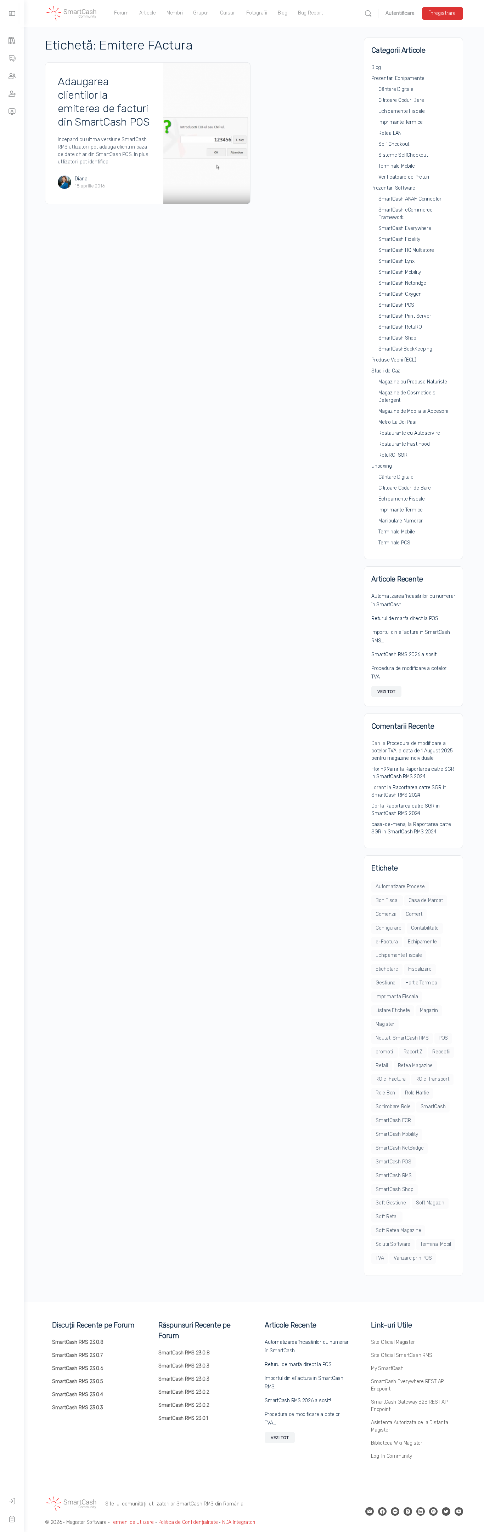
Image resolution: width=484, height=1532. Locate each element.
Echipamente (422, 942)
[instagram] (408, 1511)
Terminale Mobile (396, 166)
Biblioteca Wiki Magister (396, 1443)
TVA (380, 1258)
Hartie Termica (421, 983)
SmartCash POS (396, 305)
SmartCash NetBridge (399, 1148)
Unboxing (381, 466)
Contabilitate (425, 928)
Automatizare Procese (400, 887)
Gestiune (385, 983)
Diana (81, 179)
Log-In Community (391, 1456)
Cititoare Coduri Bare (401, 100)
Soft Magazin (430, 1203)
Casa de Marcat (426, 900)
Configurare (388, 928)
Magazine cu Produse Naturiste (412, 382)
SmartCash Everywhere (404, 228)
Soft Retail (387, 1217)
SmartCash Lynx (396, 261)
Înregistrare (442, 13)
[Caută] (368, 13)
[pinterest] (433, 1511)
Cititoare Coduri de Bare (404, 488)
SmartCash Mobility (399, 272)
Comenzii (386, 914)
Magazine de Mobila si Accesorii (413, 411)
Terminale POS (394, 543)
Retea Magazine (415, 1066)
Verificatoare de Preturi (403, 177)
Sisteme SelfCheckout (403, 155)
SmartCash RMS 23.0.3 (77, 1408)
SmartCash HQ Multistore (406, 250)
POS (443, 1038)
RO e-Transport (432, 1079)
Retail (382, 1066)
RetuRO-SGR (392, 455)
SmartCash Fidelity (399, 239)
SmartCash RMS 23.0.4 (77, 1395)
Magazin (429, 1010)
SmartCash (433, 1107)
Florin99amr (385, 769)
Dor (375, 806)
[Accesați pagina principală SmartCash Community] (71, 13)
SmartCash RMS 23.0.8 (77, 1342)
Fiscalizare (420, 969)
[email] (369, 1511)
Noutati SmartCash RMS (402, 1038)
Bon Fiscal (387, 900)
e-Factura (387, 942)
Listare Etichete (393, 1010)
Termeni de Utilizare (132, 1522)
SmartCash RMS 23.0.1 (183, 1418)
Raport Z (413, 1052)
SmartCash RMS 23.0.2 (183, 1392)
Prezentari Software (393, 188)
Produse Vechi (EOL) (393, 360)
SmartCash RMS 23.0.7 (77, 1355)
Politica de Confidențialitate (188, 1522)
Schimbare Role (393, 1107)
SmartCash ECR (393, 1120)
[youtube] (459, 1511)
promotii (385, 1052)
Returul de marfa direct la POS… (406, 618)
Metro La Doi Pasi (397, 422)
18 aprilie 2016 (90, 186)
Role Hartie (417, 1093)
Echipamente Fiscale (401, 111)
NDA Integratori (238, 1522)
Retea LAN (389, 133)
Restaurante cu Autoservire (409, 433)
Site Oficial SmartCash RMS (401, 1355)
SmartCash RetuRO (400, 327)
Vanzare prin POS (413, 1258)
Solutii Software (393, 1244)
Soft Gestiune (391, 1203)
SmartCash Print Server (404, 316)
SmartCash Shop (397, 338)
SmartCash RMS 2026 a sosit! (404, 655)
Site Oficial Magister (393, 1342)
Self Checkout (393, 144)
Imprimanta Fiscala (397, 997)
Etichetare (387, 969)
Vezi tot (386, 691)
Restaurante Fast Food (404, 444)
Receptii (441, 1052)
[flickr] (395, 1511)
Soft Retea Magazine (398, 1230)
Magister (385, 1024)
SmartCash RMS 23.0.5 (77, 1381)
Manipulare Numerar (400, 521)
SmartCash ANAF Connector (409, 199)
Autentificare (400, 13)
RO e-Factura (391, 1079)
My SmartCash (387, 1368)
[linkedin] (420, 1511)
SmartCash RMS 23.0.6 (77, 1368)
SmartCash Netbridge (402, 283)
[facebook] (382, 1511)
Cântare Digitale (395, 89)
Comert (414, 914)
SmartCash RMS (394, 1176)
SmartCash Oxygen (400, 294)
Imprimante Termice (400, 122)
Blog (376, 67)
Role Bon (385, 1093)
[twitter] (446, 1511)
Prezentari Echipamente (397, 78)
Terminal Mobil (435, 1244)
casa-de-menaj (388, 824)
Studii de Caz (385, 371)
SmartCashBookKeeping (405, 349)
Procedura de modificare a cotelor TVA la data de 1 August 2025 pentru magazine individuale (411, 750)
